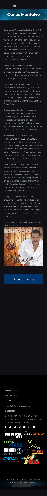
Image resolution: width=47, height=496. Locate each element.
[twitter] (15, 427)
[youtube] (24, 427)
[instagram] (20, 427)
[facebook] (6, 427)
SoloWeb (33, 482)
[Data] (13, 456)
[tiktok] (10, 427)
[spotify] (34, 427)
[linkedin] (29, 427)
